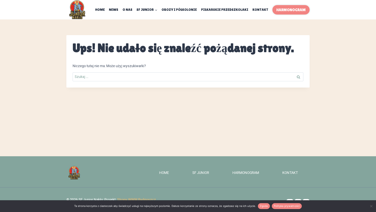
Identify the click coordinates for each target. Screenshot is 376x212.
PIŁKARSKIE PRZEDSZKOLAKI (224, 9)
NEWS (113, 9)
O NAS (127, 9)
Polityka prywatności (287, 205)
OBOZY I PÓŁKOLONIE (179, 9)
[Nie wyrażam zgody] (371, 206)
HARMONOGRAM (291, 10)
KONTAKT (260, 9)
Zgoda (264, 205)
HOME (164, 173)
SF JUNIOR (200, 173)
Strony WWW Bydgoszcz (136, 199)
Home (100, 9)
